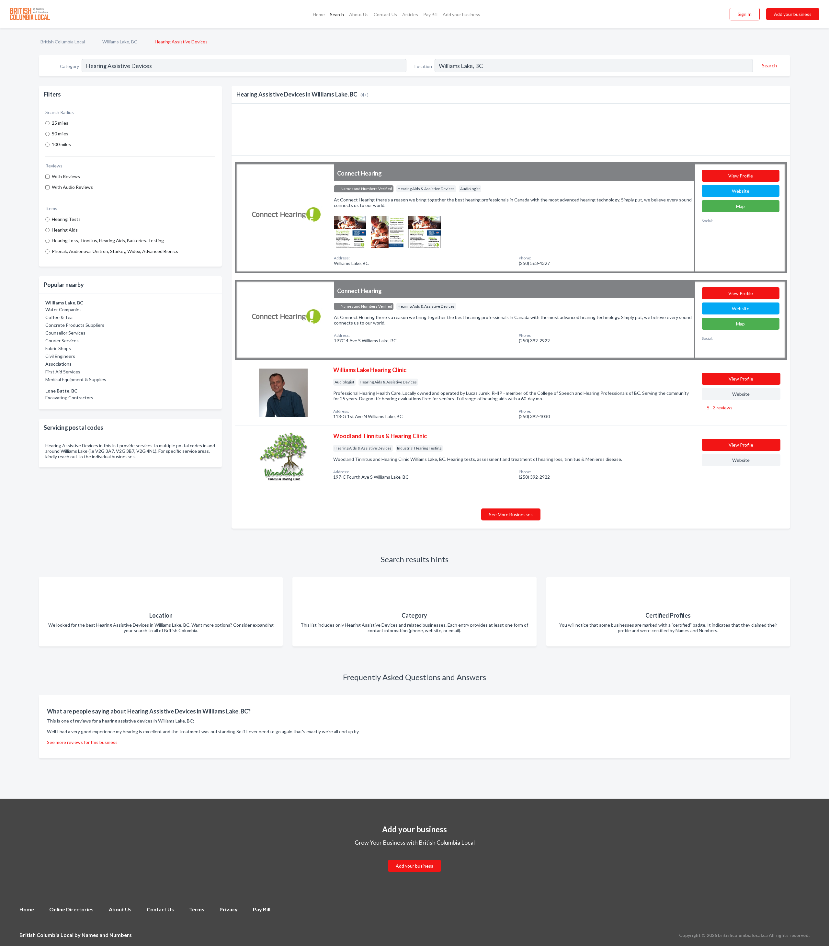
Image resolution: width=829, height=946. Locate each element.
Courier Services (62, 340)
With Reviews (66, 176)
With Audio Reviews (72, 187)
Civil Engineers (60, 356)
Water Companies (63, 309)
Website (740, 191)
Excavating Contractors (69, 397)
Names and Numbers (107, 935)
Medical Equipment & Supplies (75, 379)
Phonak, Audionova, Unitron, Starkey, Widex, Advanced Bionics (115, 251)
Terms (196, 909)
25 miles (60, 123)
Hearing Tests (66, 219)
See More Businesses (511, 514)
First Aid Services (62, 371)
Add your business (461, 14)
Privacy (229, 909)
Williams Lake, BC (119, 41)
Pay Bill (430, 14)
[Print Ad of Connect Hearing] (350, 231)
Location (423, 66)
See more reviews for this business (82, 742)
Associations (58, 364)
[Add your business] (414, 858)
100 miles (61, 144)
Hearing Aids (65, 230)
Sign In (745, 14)
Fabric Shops (58, 348)
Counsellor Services (65, 333)
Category (69, 66)
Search (337, 14)
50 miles (60, 133)
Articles (410, 14)
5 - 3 (719, 407)
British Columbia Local (62, 41)
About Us (359, 14)
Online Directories (71, 909)
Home (319, 14)
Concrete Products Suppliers (74, 325)
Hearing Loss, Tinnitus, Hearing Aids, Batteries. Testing (108, 240)
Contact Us (385, 14)
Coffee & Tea (59, 317)
